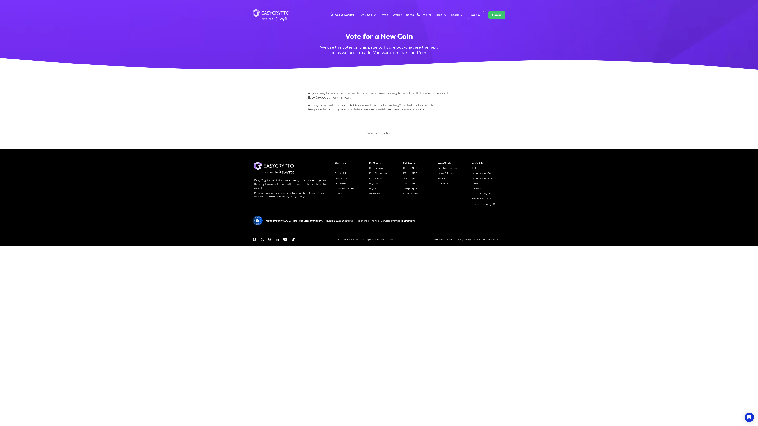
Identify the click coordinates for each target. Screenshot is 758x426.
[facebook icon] (254, 240)
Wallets (442, 178)
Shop (439, 14)
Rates (410, 14)
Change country (482, 204)
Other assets (411, 193)
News (475, 183)
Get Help (477, 168)
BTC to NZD (410, 168)
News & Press (446, 173)
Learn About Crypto (483, 173)
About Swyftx (344, 14)
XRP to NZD (410, 183)
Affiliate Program (482, 193)
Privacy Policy (463, 239)
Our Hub (443, 183)
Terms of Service (442, 239)
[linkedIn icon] (277, 240)
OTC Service (342, 178)
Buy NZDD (375, 188)
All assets (374, 193)
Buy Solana (376, 178)
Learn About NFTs (482, 178)
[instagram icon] (269, 240)
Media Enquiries (481, 198)
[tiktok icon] (293, 240)
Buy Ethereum (378, 173)
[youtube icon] (285, 240)
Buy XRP (374, 183)
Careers (476, 188)
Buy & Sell (365, 14)
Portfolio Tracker (345, 188)
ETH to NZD (410, 173)
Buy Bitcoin (376, 168)
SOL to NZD (410, 178)
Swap (384, 14)
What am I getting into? (488, 239)
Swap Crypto (410, 188)
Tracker (426, 14)
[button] (749, 417)
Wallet (397, 14)
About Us (340, 193)
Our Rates (341, 183)
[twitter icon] (262, 240)
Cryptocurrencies (448, 168)
